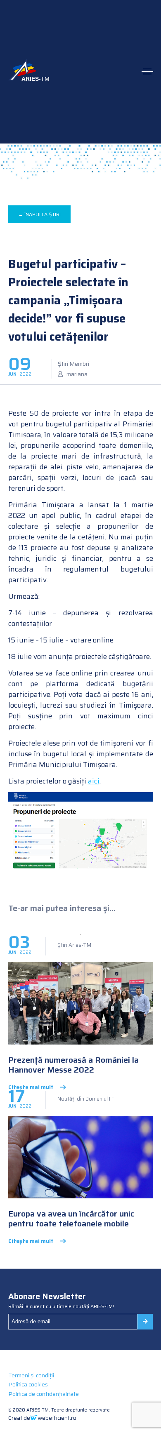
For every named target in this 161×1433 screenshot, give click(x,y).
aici (93, 781)
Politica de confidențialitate (43, 1393)
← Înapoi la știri (39, 214)
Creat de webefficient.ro (42, 1417)
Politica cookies (28, 1384)
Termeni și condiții (31, 1375)
